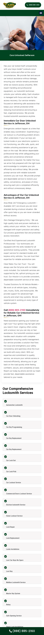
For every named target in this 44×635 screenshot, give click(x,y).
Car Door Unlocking (13, 416)
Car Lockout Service (13, 483)
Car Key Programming (14, 427)
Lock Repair (10, 527)
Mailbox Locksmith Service (16, 582)
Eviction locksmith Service (15, 505)
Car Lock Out (11, 460)
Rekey (8, 605)
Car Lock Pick (11, 472)
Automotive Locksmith (14, 405)
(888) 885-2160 (17, 310)
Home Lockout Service (14, 516)
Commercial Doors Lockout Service (19, 494)
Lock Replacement (12, 538)
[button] (41, 13)
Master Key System (13, 593)
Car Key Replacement (13, 438)
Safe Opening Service (14, 616)
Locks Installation (12, 549)
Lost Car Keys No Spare (14, 560)
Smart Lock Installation (14, 627)
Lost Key (9, 571)
